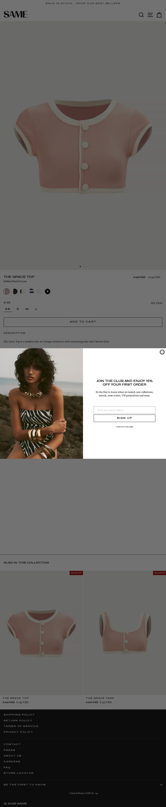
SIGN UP (124, 418)
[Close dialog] (162, 352)
